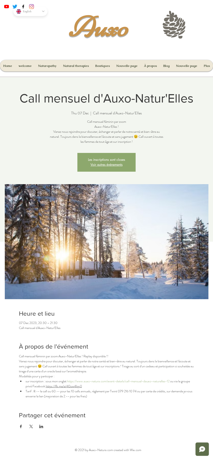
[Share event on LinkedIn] (41, 426)
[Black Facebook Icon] (23, 6)
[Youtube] (6, 6)
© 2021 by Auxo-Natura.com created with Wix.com (108, 450)
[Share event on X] (31, 426)
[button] (102, 65)
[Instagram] (31, 6)
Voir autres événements (106, 164)
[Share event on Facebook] (21, 426)
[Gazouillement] (14, 6)
